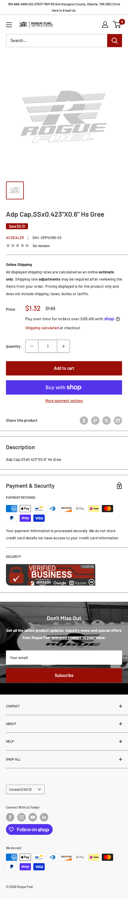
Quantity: (14, 346)
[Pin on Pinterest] (95, 420)
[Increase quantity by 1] (63, 346)
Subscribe (64, 675)
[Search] (114, 40)
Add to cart (64, 368)
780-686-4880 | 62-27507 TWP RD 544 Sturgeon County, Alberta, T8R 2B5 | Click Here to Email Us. (64, 7)
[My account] (105, 24)
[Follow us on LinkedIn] (44, 817)
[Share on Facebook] (84, 420)
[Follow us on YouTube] (33, 817)
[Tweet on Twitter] (106, 420)
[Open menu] (9, 24)
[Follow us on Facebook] (10, 817)
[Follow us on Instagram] (21, 817)
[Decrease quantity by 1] (32, 346)
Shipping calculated (42, 327)
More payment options (64, 400)
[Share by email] (118, 420)
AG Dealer (15, 237)
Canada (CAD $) (20, 789)
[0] (117, 24)
